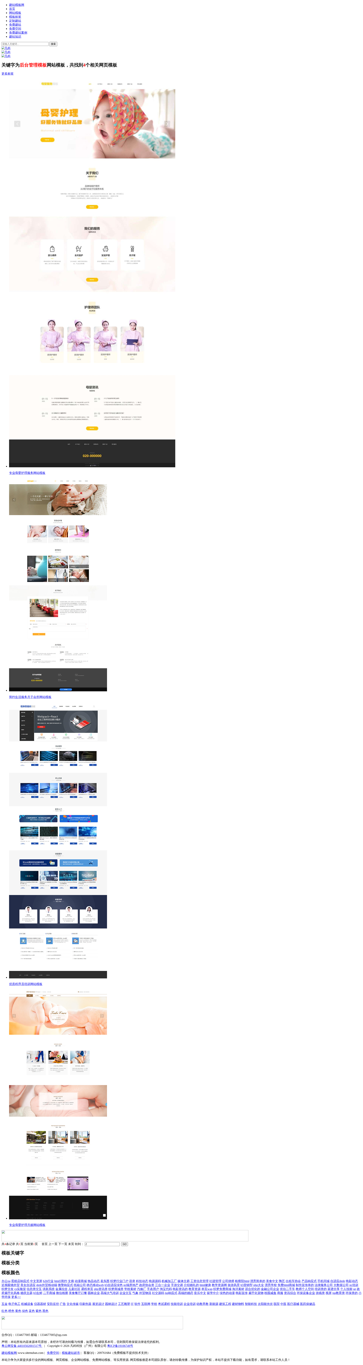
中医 (283, 1303)
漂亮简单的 (257, 1281)
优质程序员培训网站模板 (25, 984)
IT (132, 1303)
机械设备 (27, 1303)
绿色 (25, 1310)
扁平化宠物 (256, 1293)
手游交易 (177, 1285)
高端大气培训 (110, 1293)
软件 (137, 1303)
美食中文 (272, 1281)
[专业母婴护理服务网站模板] (185, 273)
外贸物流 (145, 1293)
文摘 (71, 1281)
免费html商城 (286, 1285)
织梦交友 (8, 1289)
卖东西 (104, 1281)
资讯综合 (290, 1293)
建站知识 (15, 36)
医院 (277, 1303)
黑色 (45, 1310)
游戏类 (320, 1293)
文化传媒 (73, 1303)
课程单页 (87, 1289)
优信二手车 (287, 1289)
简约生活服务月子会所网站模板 (30, 697)
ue (354, 1289)
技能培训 (177, 1303)
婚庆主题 (26, 1293)
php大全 (258, 1285)
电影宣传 (242, 1293)
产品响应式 (309, 1281)
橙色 (11, 1310)
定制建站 (15, 20)
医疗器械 (293, 1303)
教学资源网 (219, 1285)
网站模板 (15, 12)
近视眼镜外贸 (11, 1285)
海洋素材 (238, 1289)
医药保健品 (307, 1303)
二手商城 (49, 1293)
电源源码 (155, 1281)
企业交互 (125, 1293)
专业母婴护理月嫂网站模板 (27, 1224)
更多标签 (8, 73)
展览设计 (98, 1303)
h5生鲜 (37, 1293)
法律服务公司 (324, 1285)
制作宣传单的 (305, 1285)
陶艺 (282, 1281)
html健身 (205, 1285)
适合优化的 (252, 1289)
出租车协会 (293, 1281)
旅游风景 (234, 1285)
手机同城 (323, 1281)
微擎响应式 (65, 1285)
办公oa (6, 1281)
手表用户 (153, 1289)
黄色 (18, 1310)
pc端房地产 (130, 1285)
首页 (12, 8)
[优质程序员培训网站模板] (185, 840)
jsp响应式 (171, 1293)
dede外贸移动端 (46, 1285)
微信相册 (62, 1293)
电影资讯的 (180, 1289)
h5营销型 (246, 1285)
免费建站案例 (18, 32)
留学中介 (213, 1293)
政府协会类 (146, 1285)
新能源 (213, 1303)
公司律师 (228, 1281)
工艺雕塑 (124, 1303)
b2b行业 (48, 1281)
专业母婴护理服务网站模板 (27, 472)
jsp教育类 (338, 1293)
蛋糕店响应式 (20, 1281)
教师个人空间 (305, 1289)
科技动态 (142, 1281)
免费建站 (15, 24)
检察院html (242, 1281)
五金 (5, 1303)
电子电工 (14, 1303)
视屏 (329, 1293)
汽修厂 (141, 1289)
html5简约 (60, 1281)
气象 (135, 1293)
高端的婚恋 (185, 1293)
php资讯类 (101, 1289)
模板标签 (15, 16)
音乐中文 (200, 1293)
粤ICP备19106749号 (120, 1345)
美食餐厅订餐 (78, 1293)
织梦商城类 (115, 1289)
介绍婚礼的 (191, 1285)
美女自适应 (28, 1285)
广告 (63, 1303)
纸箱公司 (80, 1285)
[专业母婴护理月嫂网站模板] (185, 1104)
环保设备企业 (306, 1293)
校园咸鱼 (270, 1293)
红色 (5, 1310)
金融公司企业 (270, 1289)
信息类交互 (34, 1289)
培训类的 (321, 1289)
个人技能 (346, 1289)
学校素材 (130, 1289)
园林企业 (94, 1293)
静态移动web (95, 1285)
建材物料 (238, 1303)
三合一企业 (162, 1285)
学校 (154, 1303)
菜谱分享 (333, 1289)
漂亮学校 (271, 1285)
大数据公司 (341, 1285)
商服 (280, 1293)
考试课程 (164, 1303)
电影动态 (352, 1281)
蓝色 (32, 1310)
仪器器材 (40, 1303)
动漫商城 (81, 1281)
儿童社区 (74, 1289)
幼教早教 (202, 1303)
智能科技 (251, 1303)
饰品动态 (94, 1281)
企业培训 (190, 1303)
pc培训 (353, 1285)
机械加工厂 (169, 1281)
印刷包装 (85, 1303)
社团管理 (215, 1281)
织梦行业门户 (119, 1281)
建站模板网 (16, 4)
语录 (132, 1281)
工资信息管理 (199, 1281)
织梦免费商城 (222, 1289)
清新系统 (49, 1289)
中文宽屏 (36, 1281)
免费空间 (15, 28)
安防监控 (53, 1303)
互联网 (145, 1303)
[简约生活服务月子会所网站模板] (185, 585)
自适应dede (337, 1281)
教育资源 (194, 1289)
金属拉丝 (61, 1289)
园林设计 (111, 1303)
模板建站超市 (71, 1352)
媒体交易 (184, 1281)
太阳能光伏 (265, 1303)
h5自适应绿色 (114, 1285)
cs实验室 (20, 1289)
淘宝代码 (166, 1289)
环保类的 (352, 1293)
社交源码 (158, 1293)
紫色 (39, 1310)
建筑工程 (225, 1303)
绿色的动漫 (227, 1293)
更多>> (16, 1296)
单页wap (207, 1289)
